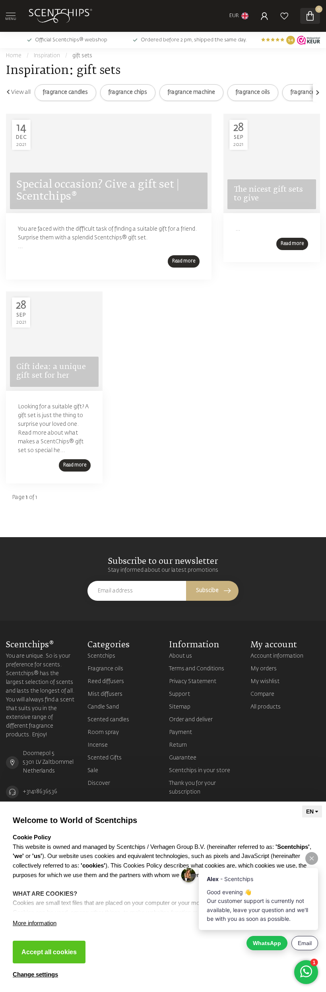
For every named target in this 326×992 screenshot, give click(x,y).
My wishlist (264, 681)
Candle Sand (103, 707)
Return (178, 745)
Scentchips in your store (199, 770)
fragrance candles (65, 92)
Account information (276, 656)
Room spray (103, 732)
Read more (183, 261)
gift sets (82, 55)
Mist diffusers (104, 694)
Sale (92, 770)
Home (13, 55)
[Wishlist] (284, 16)
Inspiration (47, 55)
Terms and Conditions (196, 669)
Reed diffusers (105, 681)
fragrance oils (253, 92)
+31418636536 (40, 791)
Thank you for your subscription (192, 787)
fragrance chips (128, 92)
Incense (97, 745)
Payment (180, 732)
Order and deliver (191, 719)
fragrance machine (191, 92)
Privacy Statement (192, 681)
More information (34, 923)
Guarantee (182, 758)
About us (180, 656)
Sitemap (179, 707)
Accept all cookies (49, 952)
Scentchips (101, 656)
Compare (262, 694)
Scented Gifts (104, 758)
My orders (263, 669)
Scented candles (108, 719)
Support (179, 694)
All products (265, 707)
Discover (98, 783)
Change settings (35, 974)
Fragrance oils (105, 669)
